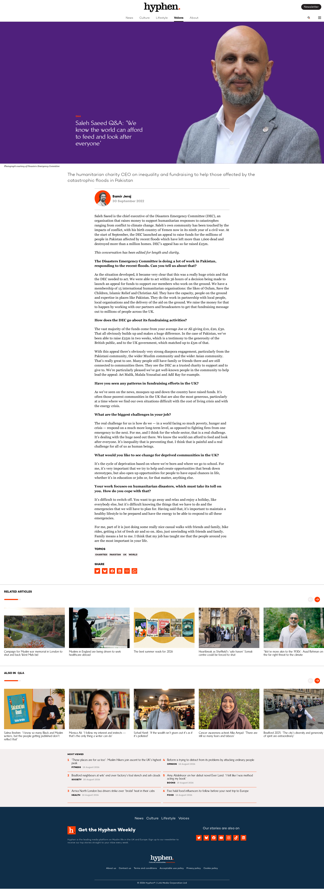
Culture (144, 18)
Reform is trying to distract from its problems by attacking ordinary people (210, 760)
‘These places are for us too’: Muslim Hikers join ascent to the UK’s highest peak (117, 761)
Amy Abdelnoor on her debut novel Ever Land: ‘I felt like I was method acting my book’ (210, 777)
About (194, 18)
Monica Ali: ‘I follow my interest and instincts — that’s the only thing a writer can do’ (98, 734)
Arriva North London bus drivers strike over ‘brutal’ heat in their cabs (113, 791)
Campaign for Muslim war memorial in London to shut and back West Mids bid (33, 653)
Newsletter (311, 7)
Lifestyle (162, 18)
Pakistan (115, 555)
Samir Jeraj (121, 196)
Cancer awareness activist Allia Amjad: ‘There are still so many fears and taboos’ (228, 734)
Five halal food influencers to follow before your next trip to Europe (208, 791)
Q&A (78, 116)
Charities (101, 555)
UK (124, 555)
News (129, 18)
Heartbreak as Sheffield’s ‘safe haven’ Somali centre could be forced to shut (226, 653)
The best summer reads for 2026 (153, 651)
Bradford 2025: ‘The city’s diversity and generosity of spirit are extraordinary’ (294, 734)
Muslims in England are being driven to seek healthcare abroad (95, 653)
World (133, 555)
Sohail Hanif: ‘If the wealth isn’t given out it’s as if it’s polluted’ (163, 734)
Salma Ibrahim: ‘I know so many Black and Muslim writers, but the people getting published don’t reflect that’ (34, 736)
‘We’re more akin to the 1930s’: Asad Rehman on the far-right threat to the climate (294, 653)
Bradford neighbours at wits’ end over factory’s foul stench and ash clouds (116, 775)
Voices (178, 18)
